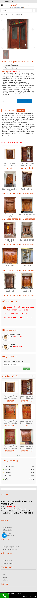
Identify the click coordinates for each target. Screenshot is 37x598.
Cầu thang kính (8, 563)
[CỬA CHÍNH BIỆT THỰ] (10, 230)
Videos (5, 577)
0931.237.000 (17, 336)
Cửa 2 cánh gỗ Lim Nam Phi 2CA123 (27, 164)
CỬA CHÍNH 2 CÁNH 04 (27, 215)
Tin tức (5, 574)
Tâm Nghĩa (33, 596)
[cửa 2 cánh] (10, 255)
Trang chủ (4, 14)
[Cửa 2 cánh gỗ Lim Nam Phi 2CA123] (27, 153)
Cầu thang (6, 1)
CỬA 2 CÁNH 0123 (27, 240)
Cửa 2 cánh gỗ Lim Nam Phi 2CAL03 (10, 164)
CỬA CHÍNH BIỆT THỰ (10, 241)
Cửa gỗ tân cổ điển (9, 535)
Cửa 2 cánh (10, 291)
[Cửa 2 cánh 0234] (27, 179)
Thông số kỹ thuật (9, 110)
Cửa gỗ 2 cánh (7, 530)
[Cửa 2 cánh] (10, 281)
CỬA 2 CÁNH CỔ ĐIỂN (10, 215)
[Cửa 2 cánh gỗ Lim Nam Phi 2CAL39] (27, 411)
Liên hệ (5, 580)
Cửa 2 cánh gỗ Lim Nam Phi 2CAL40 (10, 422)
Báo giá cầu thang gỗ (10, 549)
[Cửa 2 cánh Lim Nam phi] (10, 179)
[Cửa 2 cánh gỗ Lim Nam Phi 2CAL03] (10, 153)
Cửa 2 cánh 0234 (27, 189)
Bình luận (21, 110)
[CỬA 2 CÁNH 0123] (27, 230)
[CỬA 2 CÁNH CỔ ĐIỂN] (10, 204)
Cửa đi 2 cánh (19, 14)
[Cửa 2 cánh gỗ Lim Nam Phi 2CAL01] (27, 436)
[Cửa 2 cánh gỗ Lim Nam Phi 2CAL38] (10, 436)
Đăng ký (26, 369)
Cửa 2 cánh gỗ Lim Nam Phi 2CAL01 (27, 447)
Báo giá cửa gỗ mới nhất (11, 547)
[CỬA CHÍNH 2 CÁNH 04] (27, 204)
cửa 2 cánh (10, 266)
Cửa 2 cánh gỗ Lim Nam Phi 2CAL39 (27, 422)
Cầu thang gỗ (7, 560)
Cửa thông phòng (8, 533)
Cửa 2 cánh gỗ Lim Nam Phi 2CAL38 (10, 447)
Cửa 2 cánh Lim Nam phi (10, 190)
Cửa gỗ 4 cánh (7, 527)
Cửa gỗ (12, 1)
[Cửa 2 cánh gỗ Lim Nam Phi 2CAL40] (10, 411)
